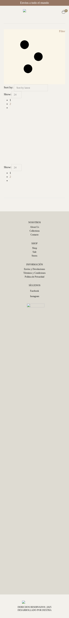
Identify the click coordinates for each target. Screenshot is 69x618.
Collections (35, 231)
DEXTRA (47, 610)
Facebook (34, 291)
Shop (34, 248)
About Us (34, 227)
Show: (7, 94)
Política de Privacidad (34, 276)
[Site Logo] (36, 12)
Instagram (34, 296)
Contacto (34, 234)
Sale (34, 252)
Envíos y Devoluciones (34, 269)
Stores (34, 255)
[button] (7, 12)
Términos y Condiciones (34, 273)
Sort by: (8, 87)
